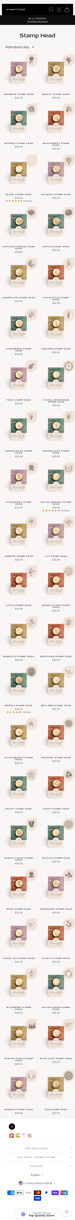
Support (36, 1166)
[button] (13, 201)
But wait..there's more (36, 1157)
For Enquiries (36, 1148)
